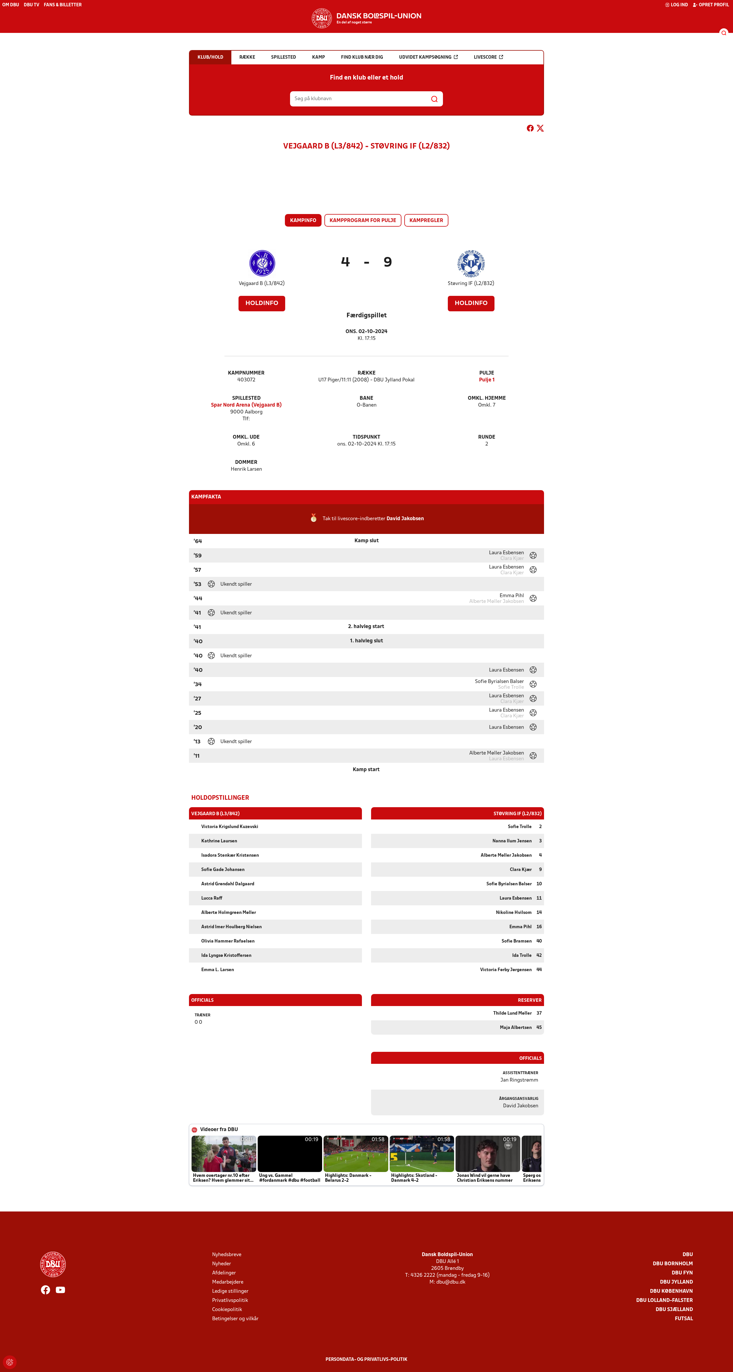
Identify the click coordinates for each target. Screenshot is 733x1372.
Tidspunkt (366, 437)
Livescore (485, 58)
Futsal (684, 1318)
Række (367, 373)
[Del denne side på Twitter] (540, 129)
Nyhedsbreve (226, 1254)
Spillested (246, 398)
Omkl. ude (246, 437)
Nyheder (221, 1264)
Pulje (486, 373)
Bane (366, 398)
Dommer (246, 462)
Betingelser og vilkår (235, 1318)
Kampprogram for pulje (363, 220)
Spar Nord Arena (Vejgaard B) (246, 405)
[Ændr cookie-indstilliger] (10, 1362)
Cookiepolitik (227, 1309)
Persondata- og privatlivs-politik (366, 1360)
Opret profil (714, 5)
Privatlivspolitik (230, 1300)
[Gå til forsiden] (366, 18)
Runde (486, 437)
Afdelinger (224, 1273)
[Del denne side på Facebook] (530, 129)
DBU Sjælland (674, 1309)
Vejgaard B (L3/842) (262, 283)
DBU (688, 1254)
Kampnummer (246, 373)
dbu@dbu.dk (450, 1282)
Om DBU (10, 5)
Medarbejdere (227, 1282)
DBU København (671, 1291)
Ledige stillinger (230, 1291)
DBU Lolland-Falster (664, 1300)
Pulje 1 (487, 380)
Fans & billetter (63, 5)
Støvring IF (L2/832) (471, 283)
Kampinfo (303, 220)
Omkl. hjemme (487, 398)
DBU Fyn (682, 1273)
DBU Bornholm (673, 1264)
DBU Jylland (676, 1282)
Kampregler (426, 220)
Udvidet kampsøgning (425, 58)
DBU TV (31, 5)
